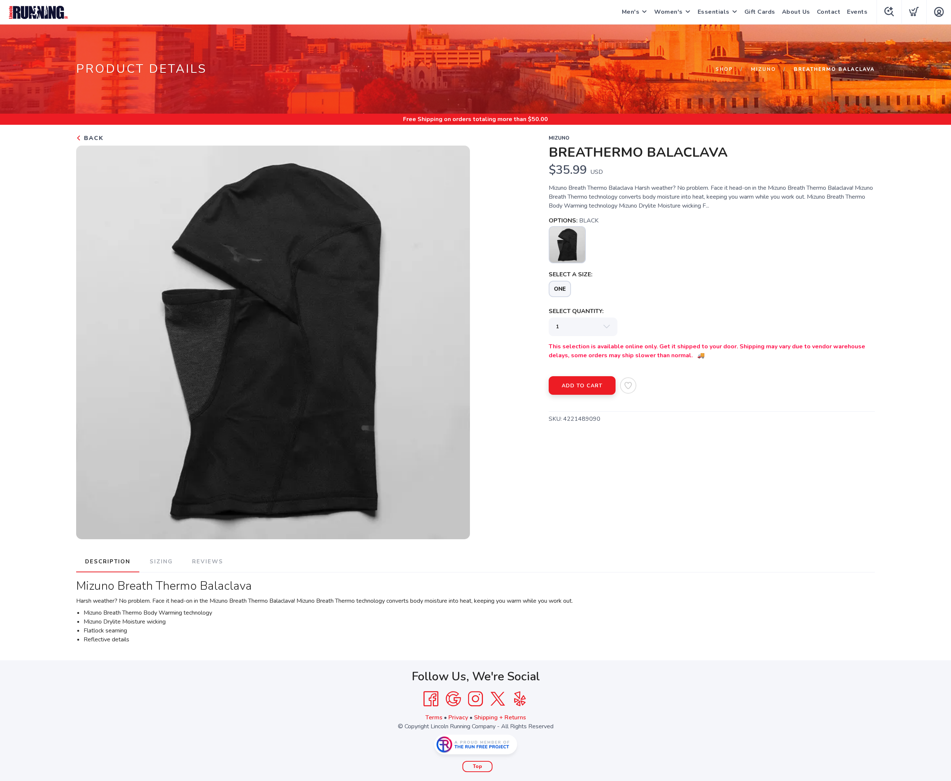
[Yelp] (520, 699)
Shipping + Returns (500, 717)
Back (93, 138)
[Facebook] (431, 699)
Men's (631, 12)
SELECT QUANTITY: (576, 311)
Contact (829, 12)
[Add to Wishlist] (628, 385)
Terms (433, 717)
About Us (796, 12)
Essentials (714, 12)
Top (477, 766)
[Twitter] (498, 699)
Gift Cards (759, 12)
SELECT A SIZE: (571, 274)
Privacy (458, 717)
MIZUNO (763, 69)
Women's (668, 12)
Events (857, 12)
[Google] (453, 699)
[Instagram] (475, 699)
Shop (724, 69)
